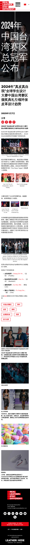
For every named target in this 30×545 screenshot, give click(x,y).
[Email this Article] (2, 122)
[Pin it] (13, 122)
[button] (26, 4)
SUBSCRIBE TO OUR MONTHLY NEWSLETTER (15, 524)
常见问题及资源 (15, 529)
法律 (21, 529)
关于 (9, 529)
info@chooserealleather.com (19, 508)
